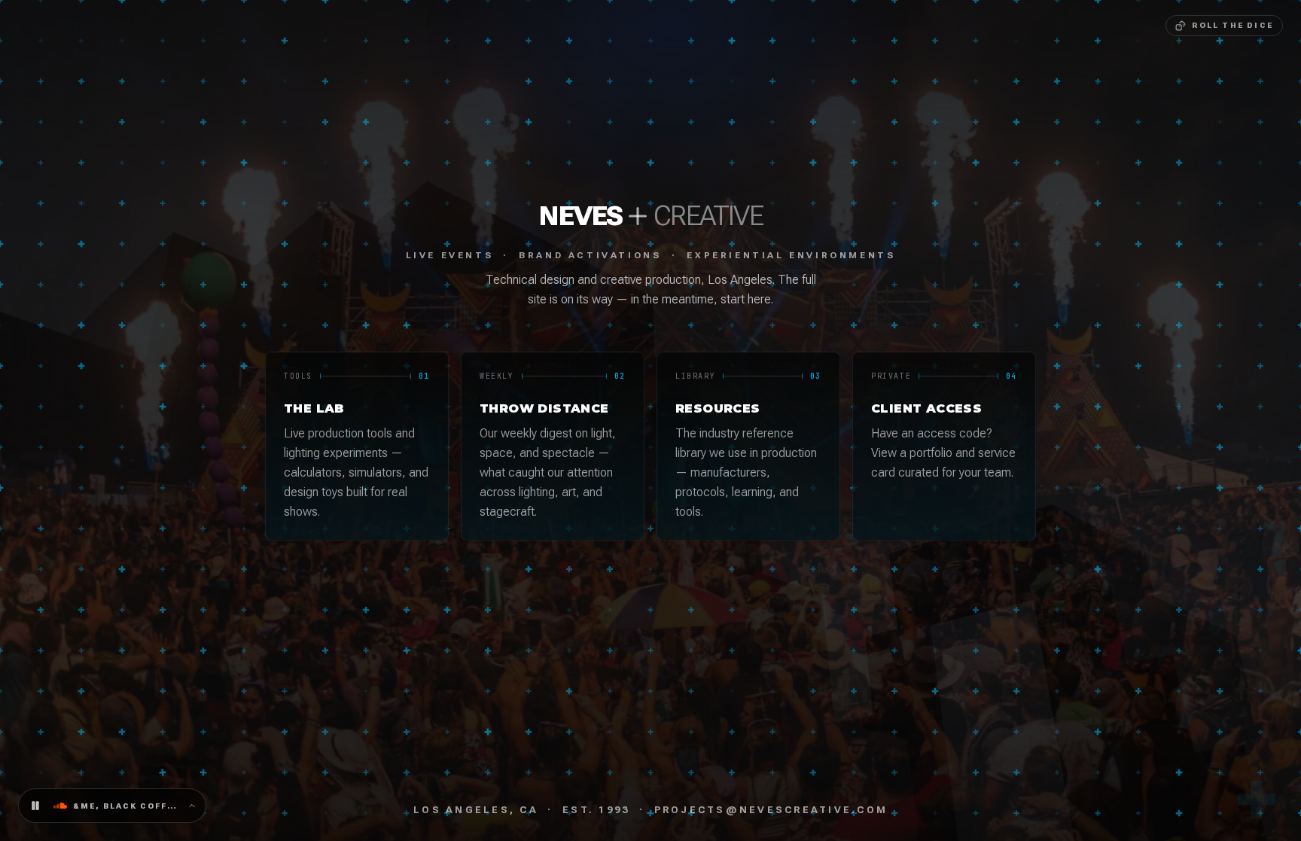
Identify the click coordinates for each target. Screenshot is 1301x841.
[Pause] (35, 806)
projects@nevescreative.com (771, 809)
